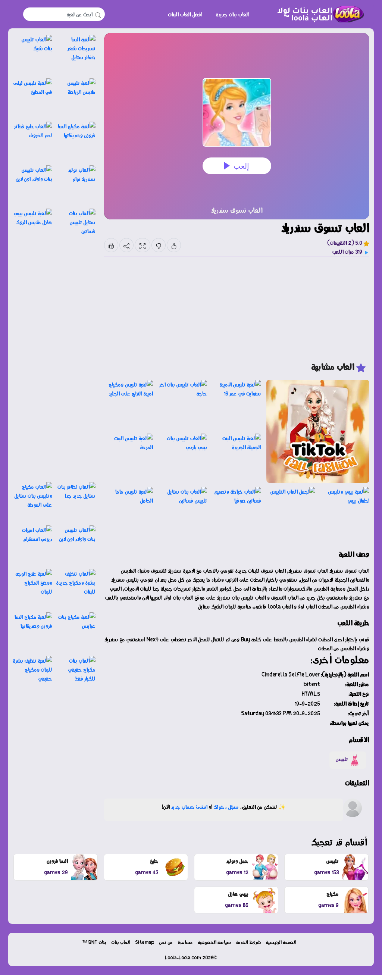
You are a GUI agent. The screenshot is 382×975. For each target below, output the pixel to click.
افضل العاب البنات (185, 14)
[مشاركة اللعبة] (126, 245)
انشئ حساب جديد (189, 806)
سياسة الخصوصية (214, 942)
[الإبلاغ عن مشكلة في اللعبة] (111, 245)
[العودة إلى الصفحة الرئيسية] (317, 14)
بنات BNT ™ (94, 942)
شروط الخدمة (248, 942)
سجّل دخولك (226, 806)
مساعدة (185, 942)
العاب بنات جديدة (232, 14)
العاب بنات (120, 942)
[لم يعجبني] (158, 245)
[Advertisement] (236, 308)
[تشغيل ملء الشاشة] (142, 245)
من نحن (166, 942)
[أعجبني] (174, 245)
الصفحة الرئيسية (281, 942)
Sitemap (144, 942)
